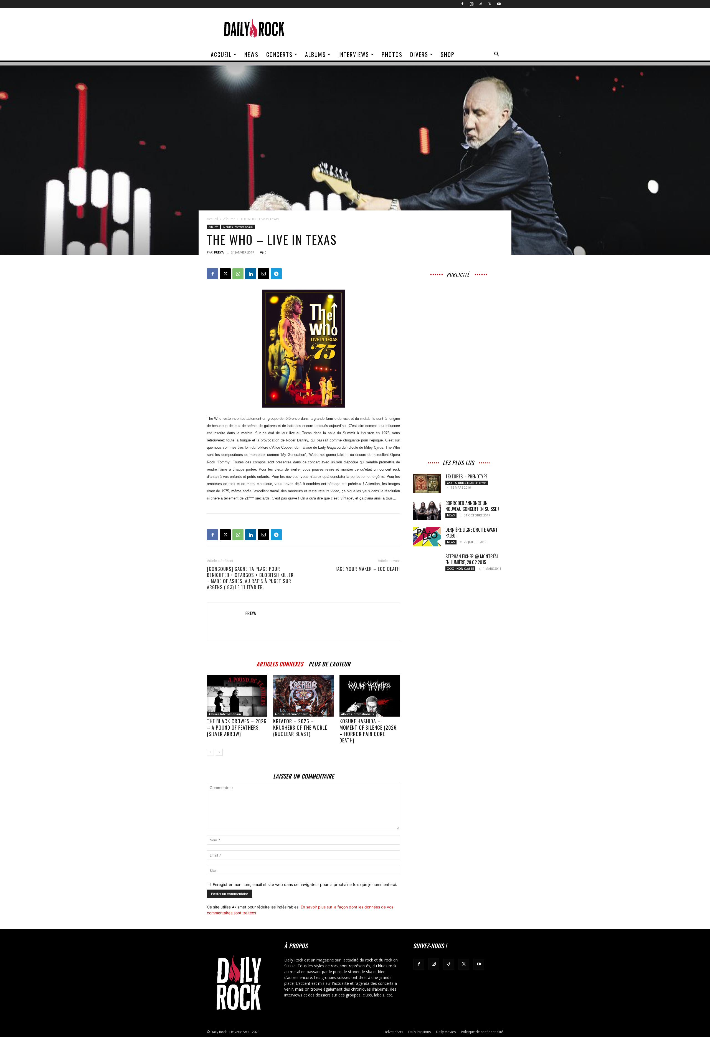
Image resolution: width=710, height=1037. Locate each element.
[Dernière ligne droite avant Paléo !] (427, 536)
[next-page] (219, 752)
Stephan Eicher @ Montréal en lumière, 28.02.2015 (471, 559)
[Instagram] (471, 4)
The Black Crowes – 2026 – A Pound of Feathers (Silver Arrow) (237, 727)
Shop (448, 54)
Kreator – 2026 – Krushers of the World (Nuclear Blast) (300, 727)
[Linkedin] (250, 273)
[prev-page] (210, 752)
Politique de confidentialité (482, 1032)
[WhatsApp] (238, 273)
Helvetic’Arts (393, 1032)
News (251, 54)
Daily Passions (419, 1032)
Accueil (221, 54)
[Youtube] (499, 4)
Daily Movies (446, 1032)
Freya (219, 252)
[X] (490, 4)
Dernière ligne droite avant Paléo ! (471, 532)
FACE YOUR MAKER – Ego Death (368, 569)
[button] (496, 54)
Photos (392, 54)
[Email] (263, 273)
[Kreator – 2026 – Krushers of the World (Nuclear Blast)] (303, 696)
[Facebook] (462, 4)
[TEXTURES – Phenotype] (427, 483)
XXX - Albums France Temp (466, 483)
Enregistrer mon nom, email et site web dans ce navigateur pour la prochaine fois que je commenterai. (305, 884)
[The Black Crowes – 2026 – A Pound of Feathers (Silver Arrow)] (237, 696)
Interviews (353, 54)
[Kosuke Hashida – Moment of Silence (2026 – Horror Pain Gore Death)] (369, 696)
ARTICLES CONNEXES (280, 663)
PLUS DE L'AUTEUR (329, 663)
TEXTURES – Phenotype (466, 476)
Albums (315, 54)
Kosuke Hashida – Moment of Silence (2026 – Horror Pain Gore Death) (368, 730)
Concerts (279, 54)
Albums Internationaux (238, 227)
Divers (419, 54)
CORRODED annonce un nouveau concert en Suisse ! (472, 506)
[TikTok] (480, 4)
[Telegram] (276, 273)
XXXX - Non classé (460, 569)
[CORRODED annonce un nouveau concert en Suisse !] (427, 510)
